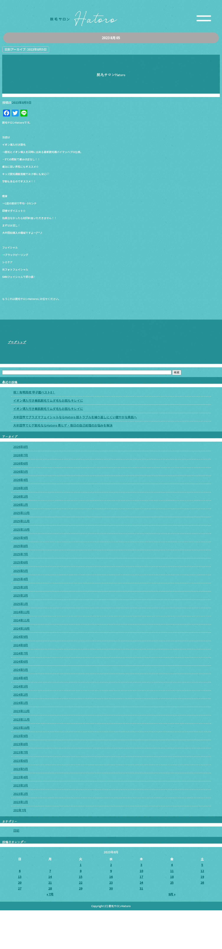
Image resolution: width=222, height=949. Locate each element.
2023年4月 (20, 777)
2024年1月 (20, 703)
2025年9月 (20, 537)
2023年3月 (20, 785)
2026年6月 (20, 463)
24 (141, 882)
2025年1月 (20, 604)
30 (111, 888)
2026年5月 (20, 471)
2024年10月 (21, 628)
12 (202, 871)
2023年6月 (20, 760)
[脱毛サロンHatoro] (111, 26)
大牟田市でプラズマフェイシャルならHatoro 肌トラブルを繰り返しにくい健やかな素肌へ (75, 417)
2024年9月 (20, 636)
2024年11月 (21, 620)
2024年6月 (20, 661)
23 (111, 882)
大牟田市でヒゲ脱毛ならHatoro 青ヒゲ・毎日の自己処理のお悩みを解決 (63, 425)
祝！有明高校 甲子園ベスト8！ (34, 392)
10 (141, 871)
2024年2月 (20, 694)
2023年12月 (21, 711)
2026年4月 (20, 480)
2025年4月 (20, 579)
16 (111, 876)
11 (172, 871)
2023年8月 (20, 744)
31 (141, 888)
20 (19, 882)
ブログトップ (17, 342)
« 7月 (50, 894)
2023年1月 (20, 802)
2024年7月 (20, 653)
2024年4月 (20, 678)
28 (50, 888)
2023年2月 (20, 793)
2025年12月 (21, 513)
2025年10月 (21, 529)
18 (172, 876)
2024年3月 (20, 686)
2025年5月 (20, 570)
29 (80, 888)
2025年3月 (20, 587)
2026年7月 (20, 455)
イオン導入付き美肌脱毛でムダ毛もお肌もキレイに (48, 400)
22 (80, 882)
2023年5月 (20, 769)
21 (50, 882)
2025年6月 (20, 562)
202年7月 (19, 810)
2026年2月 (20, 496)
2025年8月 (20, 546)
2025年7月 (20, 554)
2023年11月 (21, 719)
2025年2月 (20, 595)
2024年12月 (21, 612)
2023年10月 (21, 727)
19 (202, 876)
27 (19, 888)
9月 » (171, 894)
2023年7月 (20, 752)
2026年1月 (20, 504)
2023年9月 (20, 736)
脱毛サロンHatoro (111, 74)
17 (141, 876)
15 (80, 876)
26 (202, 882)
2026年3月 (20, 488)
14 (50, 876)
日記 (16, 830)
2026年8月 (20, 446)
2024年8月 (20, 645)
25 (172, 882)
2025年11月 (21, 521)
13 (19, 876)
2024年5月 (20, 669)
